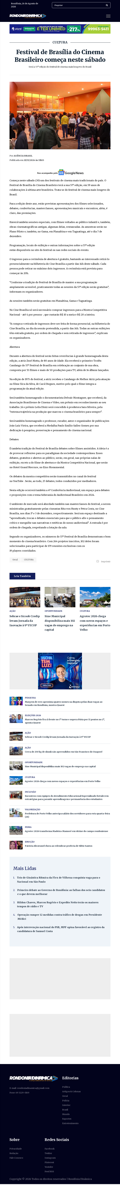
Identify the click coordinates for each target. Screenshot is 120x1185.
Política (66, 1087)
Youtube (49, 1167)
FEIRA (28, 827)
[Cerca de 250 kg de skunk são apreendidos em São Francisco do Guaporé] (16, 751)
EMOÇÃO (30, 842)
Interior (66, 1105)
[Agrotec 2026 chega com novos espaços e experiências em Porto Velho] (95, 597)
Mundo (66, 1114)
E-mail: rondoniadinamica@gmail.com (29, 1088)
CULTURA (29, 559)
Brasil (65, 1109)
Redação (14, 1153)
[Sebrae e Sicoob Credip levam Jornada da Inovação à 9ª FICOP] (25, 597)
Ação (28, 748)
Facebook (50, 1148)
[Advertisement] (60, 978)
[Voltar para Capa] (34, 1078)
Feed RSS (49, 1171)
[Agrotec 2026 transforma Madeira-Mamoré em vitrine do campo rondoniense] (16, 830)
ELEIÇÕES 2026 (33, 715)
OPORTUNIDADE (53, 611)
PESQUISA (30, 698)
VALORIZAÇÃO (32, 809)
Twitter (48, 1153)
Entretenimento (70, 1123)
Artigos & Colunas (71, 1091)
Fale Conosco (16, 1158)
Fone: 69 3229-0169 (19, 1092)
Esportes (66, 1118)
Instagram (50, 1158)
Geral (15, 559)
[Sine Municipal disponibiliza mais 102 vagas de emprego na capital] (60, 597)
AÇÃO (13, 611)
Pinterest (49, 1162)
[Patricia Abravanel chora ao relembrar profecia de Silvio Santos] (16, 845)
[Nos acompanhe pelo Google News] (60, 172)
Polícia (65, 1100)
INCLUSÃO (30, 792)
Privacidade (16, 1148)
